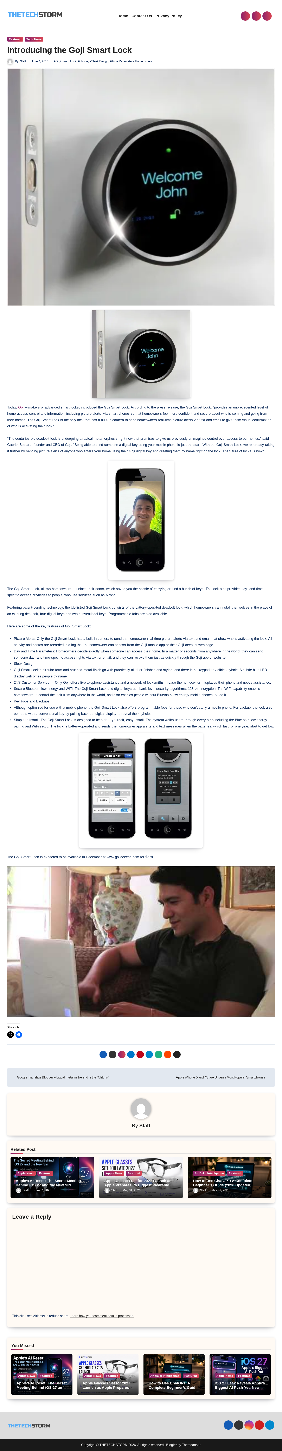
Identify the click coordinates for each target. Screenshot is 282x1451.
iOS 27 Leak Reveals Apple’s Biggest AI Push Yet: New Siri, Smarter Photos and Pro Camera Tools (240, 1390)
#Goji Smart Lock (65, 61)
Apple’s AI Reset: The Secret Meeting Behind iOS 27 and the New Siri (48, 1183)
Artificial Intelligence (209, 1173)
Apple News (25, 1173)
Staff (23, 61)
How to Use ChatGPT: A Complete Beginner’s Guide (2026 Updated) (222, 1183)
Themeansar (191, 1445)
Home (122, 16)
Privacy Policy (168, 16)
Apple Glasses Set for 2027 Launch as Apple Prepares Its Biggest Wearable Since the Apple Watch (137, 1185)
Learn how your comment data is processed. (102, 1316)
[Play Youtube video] (141, 941)
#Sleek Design (99, 61)
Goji (21, 407)
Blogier (171, 1445)
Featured (15, 39)
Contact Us (142, 16)
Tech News (34, 39)
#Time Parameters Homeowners (131, 61)
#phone (83, 61)
